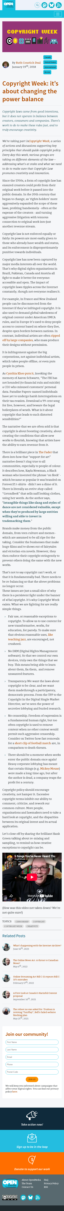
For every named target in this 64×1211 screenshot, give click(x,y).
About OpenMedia (31, 1179)
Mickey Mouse (49, 768)
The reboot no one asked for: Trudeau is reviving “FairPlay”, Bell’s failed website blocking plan (34, 1012)
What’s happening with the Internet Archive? (37, 945)
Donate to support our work (32, 1169)
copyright (39, 921)
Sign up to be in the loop (32, 1147)
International (50, 67)
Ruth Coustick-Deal (28, 62)
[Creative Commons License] (9, 1197)
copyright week (13, 926)
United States (50, 62)
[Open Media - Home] (8, 5)
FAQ (46, 1179)
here (14, 1091)
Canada (48, 57)
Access (47, 72)
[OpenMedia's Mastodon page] (44, 5)
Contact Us (27, 1186)
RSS (46, 1186)
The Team (27, 1183)
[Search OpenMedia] (37, 5)
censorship (22, 921)
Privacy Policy (51, 1183)
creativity (32, 926)
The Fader (45, 452)
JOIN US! (32, 1079)
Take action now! (32, 1124)
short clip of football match (33, 743)
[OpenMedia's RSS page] (59, 5)
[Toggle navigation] (58, 14)
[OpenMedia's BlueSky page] (52, 5)
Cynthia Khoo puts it (20, 373)
